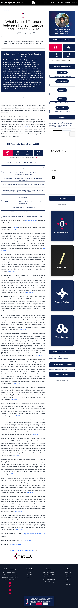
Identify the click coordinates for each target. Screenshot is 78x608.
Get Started (11, 271)
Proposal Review (62, 107)
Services (52, 2)
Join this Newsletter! (16, 544)
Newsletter (68, 572)
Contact (67, 2)
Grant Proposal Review (49, 579)
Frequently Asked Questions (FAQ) (34, 534)
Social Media (68, 574)
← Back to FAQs (5, 10)
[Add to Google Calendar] (36, 157)
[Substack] (10, 593)
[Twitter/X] (10, 586)
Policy (33, 604)
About (73, 2)
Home (45, 2)
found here (28, 540)
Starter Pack (62, 72)
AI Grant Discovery (49, 582)
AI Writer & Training (48, 572)
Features (68, 577)
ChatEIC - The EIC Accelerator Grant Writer (22, 550)
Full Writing (62, 99)
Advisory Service (62, 81)
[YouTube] (10, 590)
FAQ (68, 579)
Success (60, 2)
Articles (68, 582)
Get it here (14, 229)
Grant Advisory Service (49, 574)
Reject (39, 604)
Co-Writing (62, 90)
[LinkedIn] (10, 583)
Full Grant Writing (48, 577)
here (26, 126)
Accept (45, 604)
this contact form (30, 220)
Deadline (68, 584)
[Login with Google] (33, 2)
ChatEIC (15, 227)
